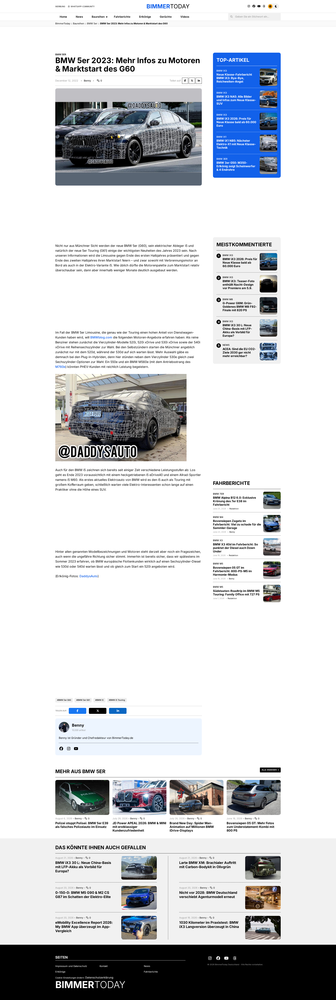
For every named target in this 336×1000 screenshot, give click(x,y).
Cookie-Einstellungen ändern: (70, 977)
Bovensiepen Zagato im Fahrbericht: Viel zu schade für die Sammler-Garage (237, 524)
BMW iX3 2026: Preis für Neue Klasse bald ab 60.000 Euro (236, 122)
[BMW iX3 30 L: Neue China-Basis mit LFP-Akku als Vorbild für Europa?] (268, 328)
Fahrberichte (122, 16)
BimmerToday (62, 23)
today (168, 6)
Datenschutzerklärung (99, 977)
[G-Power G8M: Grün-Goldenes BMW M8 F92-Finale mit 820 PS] (268, 306)
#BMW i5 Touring (117, 700)
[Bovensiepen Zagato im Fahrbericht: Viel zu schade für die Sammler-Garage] (272, 523)
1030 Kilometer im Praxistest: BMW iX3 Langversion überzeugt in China (209, 924)
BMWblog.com (101, 337)
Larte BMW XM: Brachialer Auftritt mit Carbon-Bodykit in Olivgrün (207, 865)
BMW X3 (218, 540)
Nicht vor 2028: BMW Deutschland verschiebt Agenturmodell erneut (208, 895)
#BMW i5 (99, 700)
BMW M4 (218, 516)
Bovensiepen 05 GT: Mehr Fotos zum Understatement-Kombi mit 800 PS (250, 826)
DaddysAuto (88, 576)
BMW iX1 (221, 136)
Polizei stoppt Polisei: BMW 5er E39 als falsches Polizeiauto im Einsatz (81, 825)
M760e (60, 367)
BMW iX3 (221, 70)
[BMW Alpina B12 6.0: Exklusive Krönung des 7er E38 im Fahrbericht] (272, 500)
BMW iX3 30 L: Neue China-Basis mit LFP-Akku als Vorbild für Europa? (237, 330)
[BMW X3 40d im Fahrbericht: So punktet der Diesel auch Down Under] (272, 547)
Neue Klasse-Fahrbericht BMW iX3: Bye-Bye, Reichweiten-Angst (234, 78)
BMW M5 (218, 563)
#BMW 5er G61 (83, 700)
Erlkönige (145, 16)
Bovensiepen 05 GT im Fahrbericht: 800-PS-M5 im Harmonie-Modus (232, 571)
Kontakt (104, 966)
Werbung (60, 6)
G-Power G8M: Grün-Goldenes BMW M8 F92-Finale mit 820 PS (240, 306)
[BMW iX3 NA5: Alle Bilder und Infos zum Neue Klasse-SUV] (268, 99)
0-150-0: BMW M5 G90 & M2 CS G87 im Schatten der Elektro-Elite (83, 895)
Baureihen (98, 16)
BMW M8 (228, 299)
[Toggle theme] (273, 6)
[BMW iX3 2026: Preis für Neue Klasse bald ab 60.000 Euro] (268, 121)
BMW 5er (92, 23)
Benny (87, 80)
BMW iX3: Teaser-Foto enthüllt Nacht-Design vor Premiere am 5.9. (238, 284)
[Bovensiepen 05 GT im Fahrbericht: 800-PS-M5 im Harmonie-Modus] (272, 570)
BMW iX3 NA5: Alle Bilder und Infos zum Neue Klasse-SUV (236, 100)
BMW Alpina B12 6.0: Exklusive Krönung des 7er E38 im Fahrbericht (234, 501)
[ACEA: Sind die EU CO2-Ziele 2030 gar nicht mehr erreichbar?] (268, 351)
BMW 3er (221, 158)
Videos (184, 16)
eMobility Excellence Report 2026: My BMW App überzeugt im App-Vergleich (84, 926)
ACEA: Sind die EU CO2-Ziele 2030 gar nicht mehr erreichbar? (239, 352)
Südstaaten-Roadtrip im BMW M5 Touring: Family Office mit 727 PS (236, 592)
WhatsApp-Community (82, 6)
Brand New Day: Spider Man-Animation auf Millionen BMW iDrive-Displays (192, 826)
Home (63, 16)
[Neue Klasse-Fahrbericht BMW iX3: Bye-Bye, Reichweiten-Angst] (268, 77)
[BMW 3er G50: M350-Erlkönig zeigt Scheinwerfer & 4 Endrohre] (268, 165)
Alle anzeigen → (270, 770)
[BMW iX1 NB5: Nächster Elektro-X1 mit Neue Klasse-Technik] (268, 143)
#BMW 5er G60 (64, 700)
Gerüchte (166, 16)
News (79, 16)
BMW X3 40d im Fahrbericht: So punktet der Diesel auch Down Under (235, 547)
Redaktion (234, 508)
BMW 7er (218, 493)
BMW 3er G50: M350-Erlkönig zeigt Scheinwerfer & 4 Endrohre (235, 166)
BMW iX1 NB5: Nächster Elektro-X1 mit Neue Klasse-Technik (236, 144)
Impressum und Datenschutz (71, 966)
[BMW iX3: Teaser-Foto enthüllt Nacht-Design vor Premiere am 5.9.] (268, 283)
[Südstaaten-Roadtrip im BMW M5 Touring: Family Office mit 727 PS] (272, 593)
